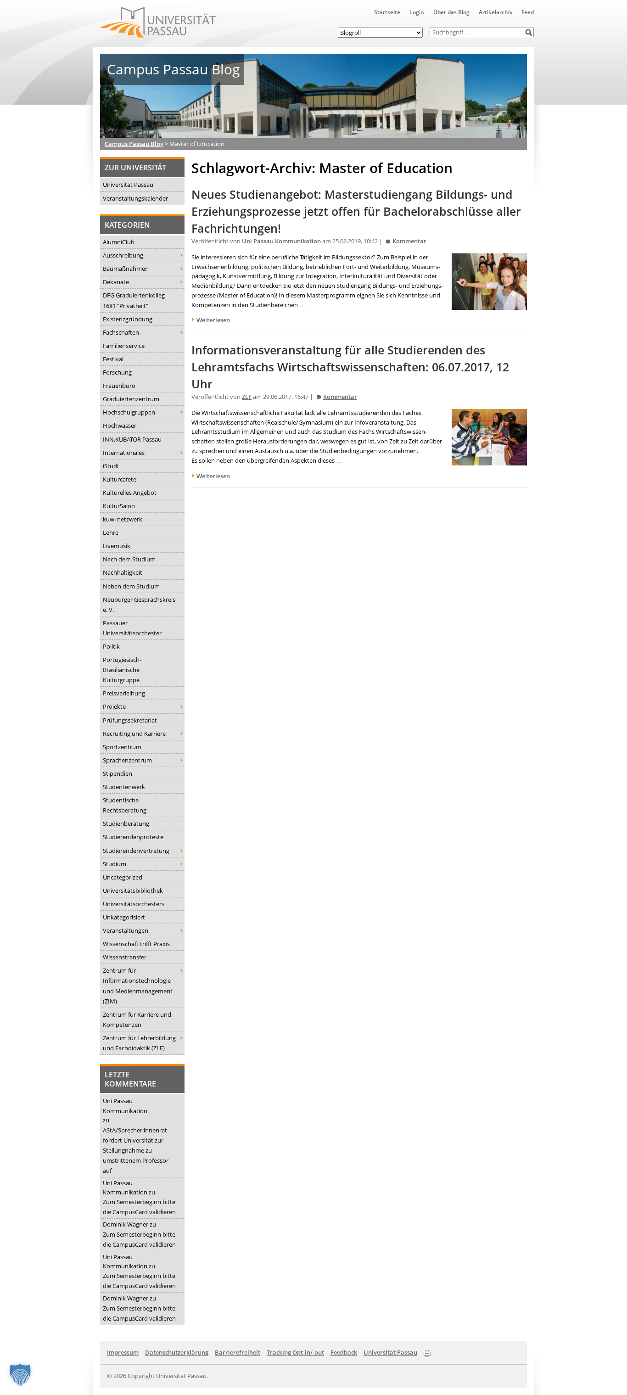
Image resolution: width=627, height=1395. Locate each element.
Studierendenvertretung (136, 850)
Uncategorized (122, 877)
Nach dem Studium (129, 559)
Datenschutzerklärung (176, 1352)
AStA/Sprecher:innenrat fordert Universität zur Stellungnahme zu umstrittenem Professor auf (135, 1150)
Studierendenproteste (133, 837)
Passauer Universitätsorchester (132, 628)
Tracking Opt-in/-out (295, 1352)
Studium (114, 864)
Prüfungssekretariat (130, 720)
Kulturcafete (119, 479)
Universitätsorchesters (133, 904)
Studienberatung (126, 823)
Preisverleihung (124, 693)
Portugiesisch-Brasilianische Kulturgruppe (122, 669)
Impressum (123, 1352)
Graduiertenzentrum (131, 399)
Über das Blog (451, 12)
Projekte (114, 706)
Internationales (124, 452)
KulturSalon (119, 506)
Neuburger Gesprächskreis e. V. (139, 604)
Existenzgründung (127, 319)
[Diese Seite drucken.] (427, 1352)
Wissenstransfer (124, 957)
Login (416, 12)
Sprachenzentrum (127, 760)
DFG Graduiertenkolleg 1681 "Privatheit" (134, 300)
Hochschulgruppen (129, 412)
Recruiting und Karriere (134, 733)
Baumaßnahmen (126, 268)
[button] (529, 32)
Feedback (343, 1352)
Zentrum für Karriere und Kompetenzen (137, 1019)
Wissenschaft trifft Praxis (136, 944)
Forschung (117, 372)
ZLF (247, 397)
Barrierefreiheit (237, 1352)
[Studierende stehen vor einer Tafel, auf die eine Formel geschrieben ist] (489, 305)
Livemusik (116, 546)
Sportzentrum (122, 747)
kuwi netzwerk (122, 519)
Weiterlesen (213, 320)
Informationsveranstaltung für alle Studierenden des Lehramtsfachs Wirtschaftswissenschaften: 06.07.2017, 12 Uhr (350, 367)
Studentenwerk (124, 787)
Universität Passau (128, 184)
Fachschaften (121, 332)
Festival (113, 359)
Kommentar (409, 241)
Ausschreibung (123, 255)
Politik (111, 646)
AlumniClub (118, 242)
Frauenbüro (119, 385)
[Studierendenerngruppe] (489, 460)
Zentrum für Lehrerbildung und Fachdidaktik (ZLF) (139, 1043)
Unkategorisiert (124, 917)
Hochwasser (119, 425)
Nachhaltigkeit (122, 572)
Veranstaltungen (125, 930)
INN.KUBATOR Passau (132, 439)
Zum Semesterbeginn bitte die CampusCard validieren (139, 1207)
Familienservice (124, 346)
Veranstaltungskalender (135, 198)
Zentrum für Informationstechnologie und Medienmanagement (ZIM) (138, 985)
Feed (527, 12)
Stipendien (117, 773)
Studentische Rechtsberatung (124, 805)
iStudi (110, 466)
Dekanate (116, 282)
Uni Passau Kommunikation (125, 1106)
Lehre (110, 532)
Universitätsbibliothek (133, 890)
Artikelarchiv (495, 12)
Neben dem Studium (131, 586)
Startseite (387, 12)
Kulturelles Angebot (130, 492)
